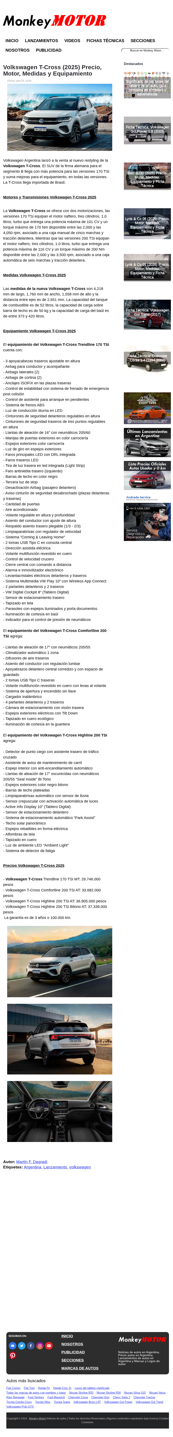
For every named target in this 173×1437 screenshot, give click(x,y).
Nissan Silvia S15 (135, 1392)
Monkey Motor (37, 1418)
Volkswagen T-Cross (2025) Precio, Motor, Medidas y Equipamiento (52, 70)
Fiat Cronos (13, 1388)
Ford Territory (36, 1397)
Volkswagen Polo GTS (20, 1406)
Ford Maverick (56, 1397)
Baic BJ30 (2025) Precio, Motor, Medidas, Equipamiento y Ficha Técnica (147, 179)
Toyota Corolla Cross (19, 1402)
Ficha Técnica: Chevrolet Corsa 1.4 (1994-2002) (147, 358)
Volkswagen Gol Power (118, 1402)
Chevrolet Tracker (144, 1397)
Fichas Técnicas (105, 40)
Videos (72, 40)
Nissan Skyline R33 (81, 1392)
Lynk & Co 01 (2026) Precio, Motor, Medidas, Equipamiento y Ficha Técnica (147, 270)
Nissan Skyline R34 (109, 1392)
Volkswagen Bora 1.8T (87, 1402)
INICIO (67, 1336)
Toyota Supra (62, 1402)
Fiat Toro (29, 1388)
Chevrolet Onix (100, 1397)
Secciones (143, 40)
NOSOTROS (72, 1344)
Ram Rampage (15, 1397)
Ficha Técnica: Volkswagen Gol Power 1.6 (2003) (147, 129)
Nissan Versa (157, 1392)
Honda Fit (44, 1388)
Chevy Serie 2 (121, 1397)
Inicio (12, 40)
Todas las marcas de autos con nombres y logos (36, 1392)
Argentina (32, 1167)
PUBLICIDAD (73, 1352)
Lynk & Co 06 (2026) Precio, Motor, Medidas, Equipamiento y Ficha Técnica (147, 225)
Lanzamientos (41, 40)
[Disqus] (57, 1258)
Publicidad (48, 50)
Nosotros (17, 50)
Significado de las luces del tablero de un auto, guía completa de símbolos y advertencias (147, 87)
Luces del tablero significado (92, 1388)
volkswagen (80, 1167)
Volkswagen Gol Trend (149, 1402)
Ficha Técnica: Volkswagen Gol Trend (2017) (147, 312)
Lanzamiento (55, 1167)
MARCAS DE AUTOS (80, 1368)
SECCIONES (72, 1360)
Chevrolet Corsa (78, 1397)
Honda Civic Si (62, 1388)
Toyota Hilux (42, 1402)
